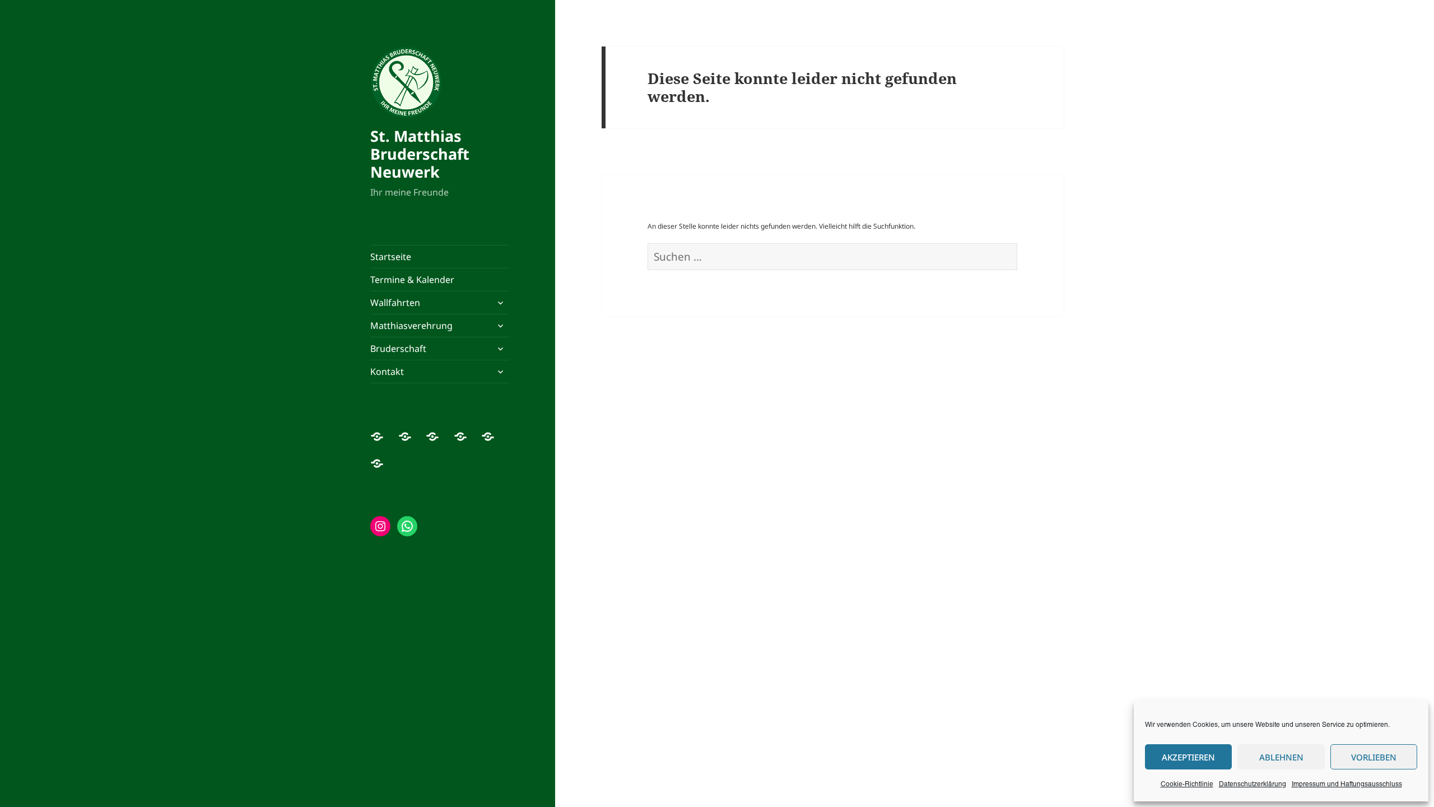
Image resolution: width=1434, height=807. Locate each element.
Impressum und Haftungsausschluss (1347, 784)
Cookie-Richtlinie (1187, 784)
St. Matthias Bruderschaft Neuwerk (419, 154)
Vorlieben (1373, 757)
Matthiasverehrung (411, 325)
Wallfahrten (395, 302)
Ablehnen (1281, 757)
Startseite (390, 257)
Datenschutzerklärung (1252, 784)
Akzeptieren (1188, 757)
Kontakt (387, 371)
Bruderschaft (398, 348)
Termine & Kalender (412, 279)
